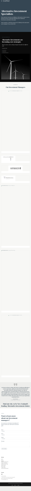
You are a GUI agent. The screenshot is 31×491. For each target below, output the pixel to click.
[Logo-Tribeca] (15, 345)
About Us (2, 460)
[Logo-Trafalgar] (8, 215)
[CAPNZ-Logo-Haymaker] (15, 168)
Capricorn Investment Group (4, 461)
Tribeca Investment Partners (4, 468)
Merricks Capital (3, 466)
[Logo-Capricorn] (15, 121)
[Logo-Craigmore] (8, 158)
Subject (2, 437)
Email (2, 433)
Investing (2, 461)
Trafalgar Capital (3, 467)
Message (3, 441)
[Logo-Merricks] (8, 178)
